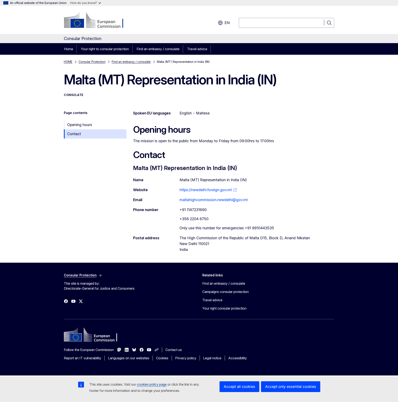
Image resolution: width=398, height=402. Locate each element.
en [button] (227, 23)
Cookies (162, 358)
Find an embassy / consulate (158, 49)
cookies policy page (152, 384)
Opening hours (79, 125)
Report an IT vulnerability (82, 358)
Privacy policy (185, 358)
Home (68, 49)
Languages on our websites (128, 358)
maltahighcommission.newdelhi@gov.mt (214, 200)
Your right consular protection (224, 308)
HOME (68, 61)
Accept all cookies (239, 386)
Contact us (173, 350)
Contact (74, 134)
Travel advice (197, 49)
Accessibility (237, 358)
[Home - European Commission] (97, 20)
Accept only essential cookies (290, 386)
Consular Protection (92, 61)
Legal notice (212, 358)
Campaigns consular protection (225, 292)
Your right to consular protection (105, 49)
